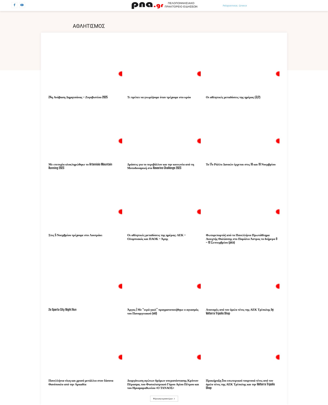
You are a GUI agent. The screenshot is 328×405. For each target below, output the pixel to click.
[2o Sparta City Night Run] (85, 277)
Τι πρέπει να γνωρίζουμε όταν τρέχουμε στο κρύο (159, 97)
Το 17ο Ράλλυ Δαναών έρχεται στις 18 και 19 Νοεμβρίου (241, 164)
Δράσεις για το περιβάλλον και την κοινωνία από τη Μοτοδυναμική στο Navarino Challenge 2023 (160, 166)
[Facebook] (14, 5)
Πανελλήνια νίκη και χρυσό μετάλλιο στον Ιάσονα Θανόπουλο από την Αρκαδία (81, 382)
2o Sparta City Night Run (63, 309)
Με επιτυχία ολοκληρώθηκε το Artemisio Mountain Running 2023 (80, 166)
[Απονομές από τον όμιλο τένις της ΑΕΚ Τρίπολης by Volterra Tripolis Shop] (242, 277)
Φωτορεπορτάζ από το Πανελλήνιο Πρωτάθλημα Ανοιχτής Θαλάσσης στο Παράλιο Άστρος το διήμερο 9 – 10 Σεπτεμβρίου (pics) (241, 238)
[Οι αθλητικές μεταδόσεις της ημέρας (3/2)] (242, 65)
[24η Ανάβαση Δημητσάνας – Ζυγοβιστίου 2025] (85, 65)
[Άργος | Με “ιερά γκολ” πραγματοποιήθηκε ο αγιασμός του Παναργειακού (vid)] (164, 277)
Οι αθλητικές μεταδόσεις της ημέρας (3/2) (233, 97)
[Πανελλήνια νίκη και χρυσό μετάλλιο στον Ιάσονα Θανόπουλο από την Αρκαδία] (85, 348)
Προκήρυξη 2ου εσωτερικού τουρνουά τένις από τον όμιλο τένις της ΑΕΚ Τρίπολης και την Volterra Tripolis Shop (240, 384)
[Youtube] (22, 5)
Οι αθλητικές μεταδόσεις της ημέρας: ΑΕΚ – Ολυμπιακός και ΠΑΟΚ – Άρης (156, 237)
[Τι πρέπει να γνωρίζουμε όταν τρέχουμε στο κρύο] (164, 65)
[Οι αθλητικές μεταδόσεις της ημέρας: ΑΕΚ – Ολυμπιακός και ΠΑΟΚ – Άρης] (164, 203)
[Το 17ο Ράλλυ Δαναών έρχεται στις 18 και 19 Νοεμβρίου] (242, 132)
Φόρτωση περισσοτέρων (163, 398)
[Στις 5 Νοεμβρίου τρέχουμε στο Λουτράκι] (85, 203)
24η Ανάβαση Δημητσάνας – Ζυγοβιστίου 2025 (78, 97)
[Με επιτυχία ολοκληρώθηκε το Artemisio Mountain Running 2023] (85, 132)
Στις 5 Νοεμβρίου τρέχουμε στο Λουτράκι (75, 235)
